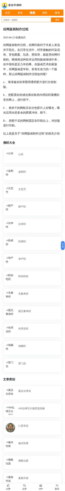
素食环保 (23, 478)
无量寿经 (23, 293)
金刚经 (22, 171)
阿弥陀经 (23, 276)
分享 (63, 245)
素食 (20, 12)
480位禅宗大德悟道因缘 (31, 408)
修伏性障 (23, 443)
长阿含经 (23, 328)
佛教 (32, 12)
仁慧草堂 (23, 425)
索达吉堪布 (24, 390)
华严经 (22, 258)
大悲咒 (22, 189)
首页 (7, 12)
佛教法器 (23, 460)
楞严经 (22, 206)
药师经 (22, 241)
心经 (20, 154)
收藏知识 (20, 37)
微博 (57, 12)
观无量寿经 (24, 311)
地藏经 (22, 346)
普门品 (22, 363)
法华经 (22, 224)
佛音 (44, 12)
